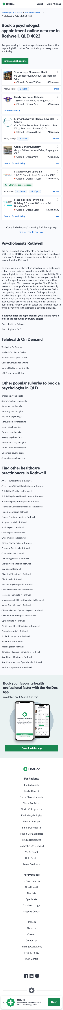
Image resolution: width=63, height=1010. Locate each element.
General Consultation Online (15, 363)
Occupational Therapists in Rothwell (19, 616)
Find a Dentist (31, 791)
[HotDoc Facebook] (26, 976)
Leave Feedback (31, 864)
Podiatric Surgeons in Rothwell (16, 636)
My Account (31, 852)
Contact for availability (14, 163)
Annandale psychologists (13, 458)
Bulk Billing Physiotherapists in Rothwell (20, 502)
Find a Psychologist (31, 815)
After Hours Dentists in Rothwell (17, 481)
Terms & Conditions (31, 946)
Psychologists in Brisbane (13, 324)
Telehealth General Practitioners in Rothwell (22, 507)
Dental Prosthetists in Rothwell (16, 564)
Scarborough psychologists (14, 401)
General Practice (32, 881)
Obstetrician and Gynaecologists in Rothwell (22, 610)
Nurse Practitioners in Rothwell (16, 605)
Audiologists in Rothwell (13, 528)
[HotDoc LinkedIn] (31, 976)
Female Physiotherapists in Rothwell (18, 517)
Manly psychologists (11, 427)
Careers (31, 934)
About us (31, 928)
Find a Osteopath (31, 828)
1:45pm (23, 89)
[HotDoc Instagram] (37, 976)
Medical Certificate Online (14, 352)
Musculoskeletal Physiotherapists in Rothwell (23, 600)
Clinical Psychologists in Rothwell (17, 543)
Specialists (31, 899)
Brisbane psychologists (12, 396)
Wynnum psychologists (13, 417)
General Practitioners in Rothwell (17, 590)
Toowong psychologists (12, 411)
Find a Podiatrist (31, 803)
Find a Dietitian (31, 821)
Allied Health (32, 887)
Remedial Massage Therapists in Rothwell (21, 652)
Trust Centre (31, 959)
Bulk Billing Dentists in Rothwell (16, 491)
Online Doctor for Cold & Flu (15, 368)
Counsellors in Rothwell (13, 553)
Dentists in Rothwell (11, 569)
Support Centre (31, 911)
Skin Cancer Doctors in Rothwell (17, 657)
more (56, 89)
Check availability (12, 111)
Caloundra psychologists (13, 453)
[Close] (3, 1002)
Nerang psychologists (12, 437)
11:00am (21, 191)
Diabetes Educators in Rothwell (16, 574)
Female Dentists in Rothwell (15, 512)
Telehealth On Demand (12, 347)
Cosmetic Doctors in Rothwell (16, 548)
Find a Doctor (31, 785)
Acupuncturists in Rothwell (14, 522)
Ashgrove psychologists (12, 406)
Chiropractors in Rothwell (14, 538)
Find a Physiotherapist (32, 797)
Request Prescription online (14, 358)
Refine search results (15, 61)
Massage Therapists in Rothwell (16, 595)
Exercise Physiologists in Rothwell (17, 585)
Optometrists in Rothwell (13, 621)
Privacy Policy (31, 953)
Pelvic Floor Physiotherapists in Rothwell (20, 626)
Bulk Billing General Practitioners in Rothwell (22, 496)
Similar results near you (31, 232)
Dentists (31, 893)
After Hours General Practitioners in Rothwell (23, 486)
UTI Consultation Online (13, 373)
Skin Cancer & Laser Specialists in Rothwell (22, 662)
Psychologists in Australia (12, 12)
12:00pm (35, 191)
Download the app (32, 748)
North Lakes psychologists (14, 448)
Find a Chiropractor (31, 809)
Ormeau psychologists (12, 432)
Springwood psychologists (14, 422)
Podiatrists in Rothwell (12, 642)
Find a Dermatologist (31, 834)
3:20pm (23, 139)
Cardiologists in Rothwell (13, 533)
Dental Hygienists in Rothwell (15, 559)
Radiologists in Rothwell (13, 647)
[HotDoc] (8, 4)
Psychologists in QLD (33, 12)
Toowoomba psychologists (14, 443)
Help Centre (31, 858)
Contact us (31, 940)
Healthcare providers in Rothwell (17, 668)
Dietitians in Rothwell (12, 579)
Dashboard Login (31, 905)
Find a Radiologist (31, 840)
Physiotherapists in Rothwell (15, 631)
